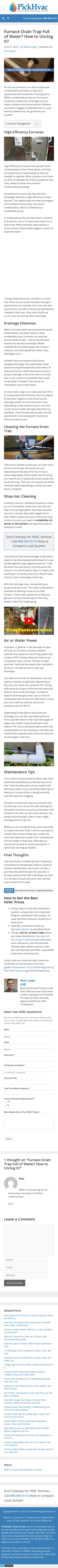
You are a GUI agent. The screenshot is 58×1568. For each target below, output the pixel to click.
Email (6, 1042)
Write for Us (26, 1520)
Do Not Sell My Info (43, 1520)
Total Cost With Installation (17, 1088)
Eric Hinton (10, 51)
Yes (8, 1102)
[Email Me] (21, 984)
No (8, 1105)
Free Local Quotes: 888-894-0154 (40, 18)
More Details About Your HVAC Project (22, 1112)
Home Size (9, 1055)
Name (6, 1029)
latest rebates (22, 929)
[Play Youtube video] (29, 621)
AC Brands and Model (14, 1065)
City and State (10, 1078)
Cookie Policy (47, 1517)
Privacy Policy (33, 1517)
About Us (7, 1517)
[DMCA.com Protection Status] (6, 1566)
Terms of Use (12, 1520)
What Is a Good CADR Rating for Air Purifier (23, 1469)
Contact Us (19, 1517)
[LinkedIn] (24, 984)
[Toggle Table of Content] (35, 124)
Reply (10, 1203)
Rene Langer (31, 46)
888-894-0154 (27, 541)
